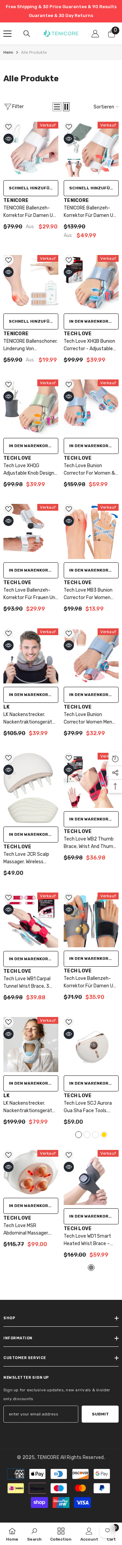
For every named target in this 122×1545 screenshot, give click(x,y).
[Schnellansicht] (8, 139)
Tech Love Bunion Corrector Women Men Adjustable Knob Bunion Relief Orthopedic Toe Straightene (89, 719)
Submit (100, 1414)
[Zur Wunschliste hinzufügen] (8, 127)
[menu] (7, 34)
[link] (34, 1534)
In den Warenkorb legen (94, 321)
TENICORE (15, 200)
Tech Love (78, 334)
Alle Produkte (34, 52)
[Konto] (95, 33)
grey (91, 1267)
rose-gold (104, 1134)
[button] (57, 106)
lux (95, 1134)
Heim (8, 52)
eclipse (87, 1134)
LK (6, 707)
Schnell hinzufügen (33, 188)
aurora (78, 1134)
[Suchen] (27, 34)
